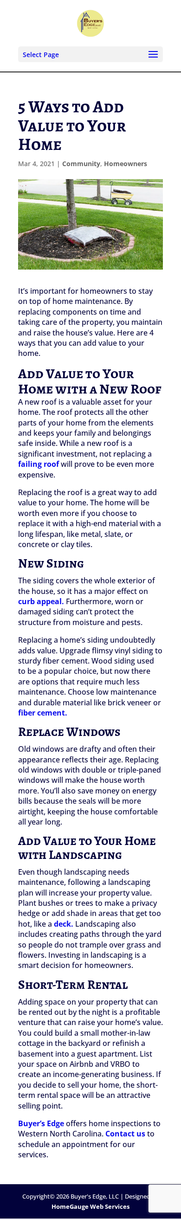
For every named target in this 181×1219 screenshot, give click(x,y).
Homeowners (125, 163)
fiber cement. (42, 713)
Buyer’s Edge (41, 1123)
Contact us (125, 1134)
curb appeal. (41, 601)
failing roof (38, 464)
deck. (63, 924)
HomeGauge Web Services (90, 1206)
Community (81, 163)
